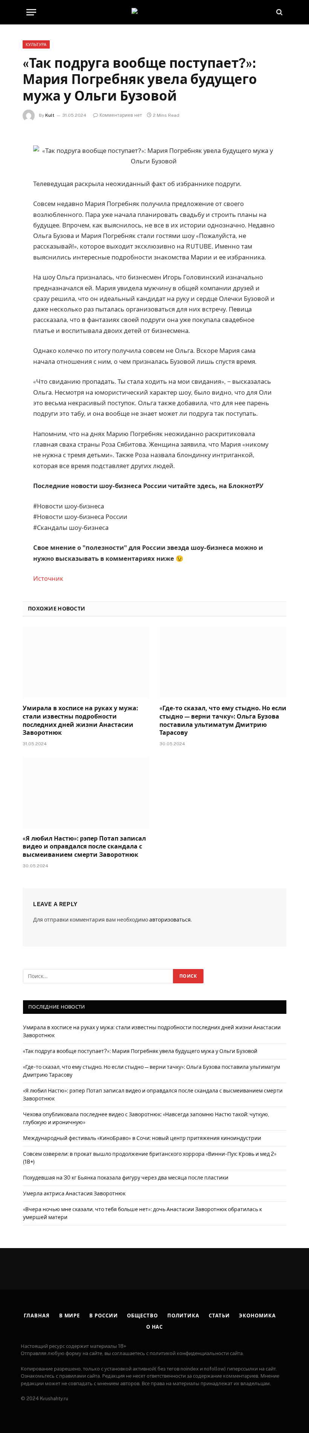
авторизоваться (170, 920)
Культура (36, 44)
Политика (183, 1316)
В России (103, 1316)
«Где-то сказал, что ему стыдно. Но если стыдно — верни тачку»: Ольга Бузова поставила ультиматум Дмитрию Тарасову (222, 720)
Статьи (219, 1316)
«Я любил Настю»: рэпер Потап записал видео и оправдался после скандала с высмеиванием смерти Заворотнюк (84, 847)
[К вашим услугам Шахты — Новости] (154, 12)
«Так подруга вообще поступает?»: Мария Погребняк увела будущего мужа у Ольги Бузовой (141, 1051)
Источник (48, 578)
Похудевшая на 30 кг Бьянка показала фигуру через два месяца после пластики (125, 1178)
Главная (36, 1316)
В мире (69, 1316)
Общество (142, 1316)
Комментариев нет (120, 115)
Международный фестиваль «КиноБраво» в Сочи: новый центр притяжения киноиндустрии (142, 1138)
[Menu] (31, 12)
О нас (154, 1327)
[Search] (279, 12)
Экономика (257, 1316)
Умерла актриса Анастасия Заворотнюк (74, 1193)
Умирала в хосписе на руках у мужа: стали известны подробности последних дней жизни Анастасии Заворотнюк (80, 720)
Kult (49, 115)
